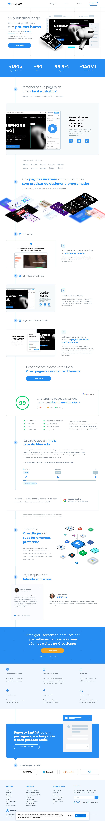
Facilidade (9, 797)
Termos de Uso (9, 816)
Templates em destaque (32, 792)
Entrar (94, 4)
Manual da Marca (11, 805)
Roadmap (55, 792)
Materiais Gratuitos (57, 801)
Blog (7, 799)
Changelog (55, 795)
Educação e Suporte (11, 801)
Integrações (29, 797)
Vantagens (53, 4)
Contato (79, 4)
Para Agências (30, 799)
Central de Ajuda (56, 790)
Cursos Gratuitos (56, 799)
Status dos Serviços (57, 797)
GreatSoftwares (94, 802)
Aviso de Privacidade (34, 817)
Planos (66, 4)
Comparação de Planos (32, 790)
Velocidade (9, 790)
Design (8, 803)
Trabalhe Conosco (31, 805)
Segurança (9, 795)
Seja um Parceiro (30, 803)
